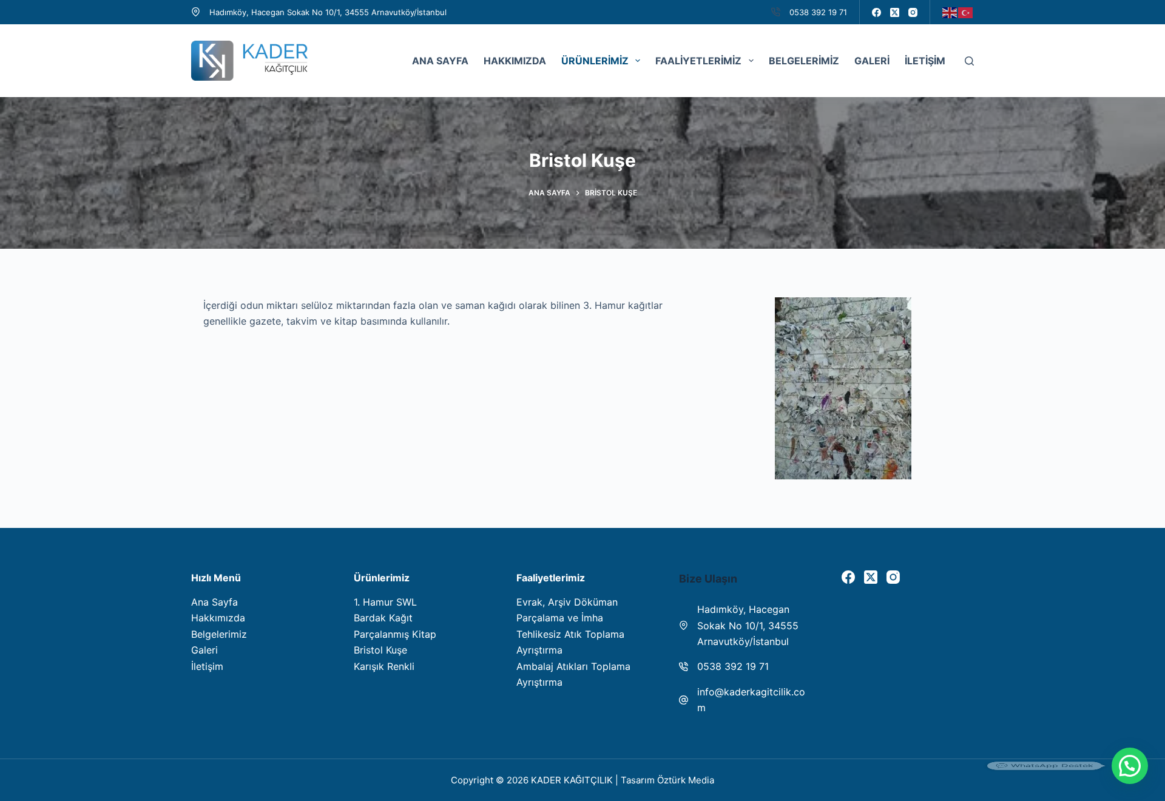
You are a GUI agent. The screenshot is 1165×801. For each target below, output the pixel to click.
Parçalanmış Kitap (395, 634)
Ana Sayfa (440, 61)
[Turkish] (966, 12)
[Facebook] (876, 12)
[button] (1130, 766)
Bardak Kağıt (383, 618)
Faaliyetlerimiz (698, 61)
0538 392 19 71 (818, 12)
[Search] (969, 61)
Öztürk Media (685, 780)
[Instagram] (912, 12)
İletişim (925, 61)
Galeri (872, 61)
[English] (950, 12)
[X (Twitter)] (894, 12)
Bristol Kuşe (380, 650)
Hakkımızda (515, 61)
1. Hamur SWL (385, 602)
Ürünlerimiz (595, 61)
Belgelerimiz (804, 61)
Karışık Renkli (384, 666)
